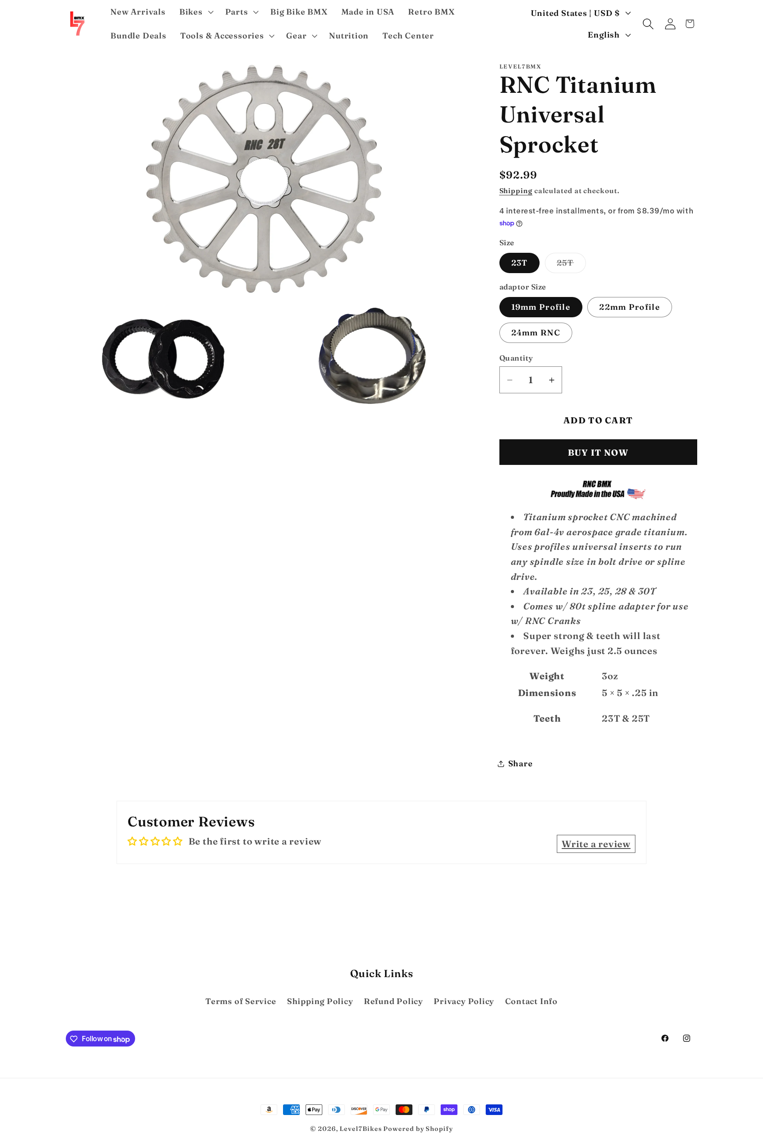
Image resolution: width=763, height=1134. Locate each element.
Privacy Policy (464, 1001)
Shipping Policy (320, 1001)
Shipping (516, 191)
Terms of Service (240, 1001)
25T (571, 266)
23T (519, 263)
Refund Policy (393, 1001)
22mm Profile (629, 307)
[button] (195, 12)
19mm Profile (541, 307)
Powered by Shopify (418, 1129)
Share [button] (520, 763)
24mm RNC (535, 332)
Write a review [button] (596, 843)
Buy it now (598, 453)
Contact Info (531, 1001)
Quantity (516, 357)
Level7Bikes (361, 1129)
